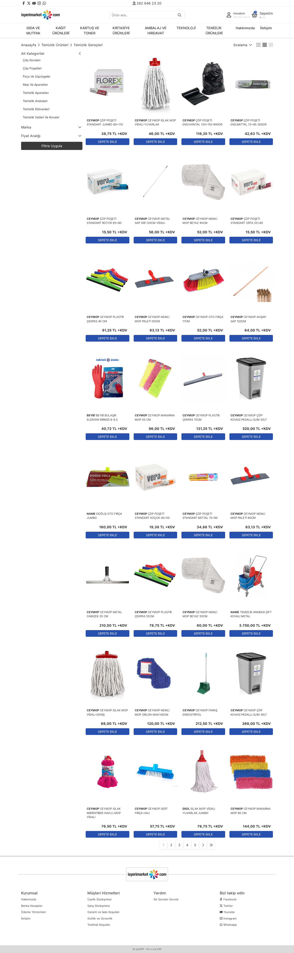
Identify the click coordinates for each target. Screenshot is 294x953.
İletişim (266, 28)
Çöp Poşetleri (32, 68)
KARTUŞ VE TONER (89, 30)
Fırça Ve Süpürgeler (36, 76)
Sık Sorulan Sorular (166, 899)
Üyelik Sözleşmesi (99, 899)
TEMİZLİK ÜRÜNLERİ (214, 30)
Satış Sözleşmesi (98, 905)
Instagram (230, 918)
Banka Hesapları (31, 905)
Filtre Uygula (52, 146)
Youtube (229, 912)
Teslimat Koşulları (98, 924)
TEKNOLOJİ (186, 28)
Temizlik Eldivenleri (36, 109)
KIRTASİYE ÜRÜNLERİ (121, 30)
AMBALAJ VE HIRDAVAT (156, 30)
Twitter (228, 905)
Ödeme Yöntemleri (33, 912)
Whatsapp (230, 924)
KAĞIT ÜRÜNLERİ (60, 30)
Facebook (230, 899)
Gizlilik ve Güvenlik (99, 918)
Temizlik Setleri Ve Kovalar (41, 117)
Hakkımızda (245, 28)
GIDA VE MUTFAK (33, 30)
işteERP (139, 949)
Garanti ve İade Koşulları (103, 912)
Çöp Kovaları (31, 60)
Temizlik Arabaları (35, 101)
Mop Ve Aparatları (35, 84)
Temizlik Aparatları (36, 93)
